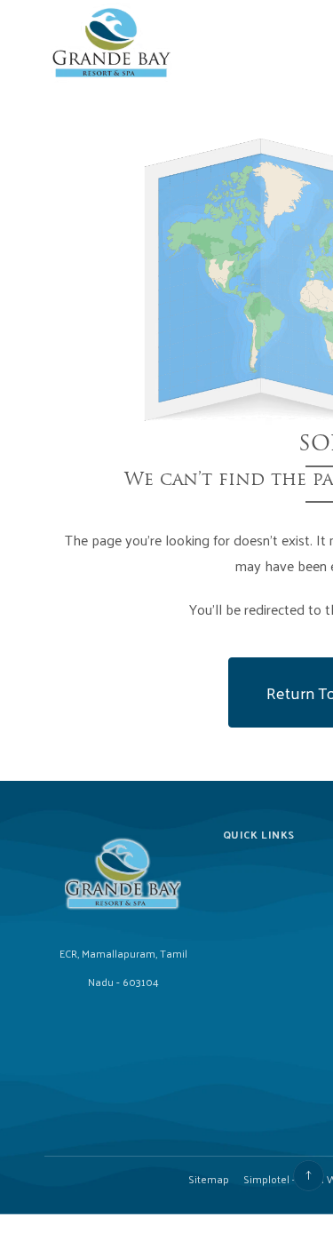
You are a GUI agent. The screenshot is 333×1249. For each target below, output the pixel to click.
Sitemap (208, 1179)
